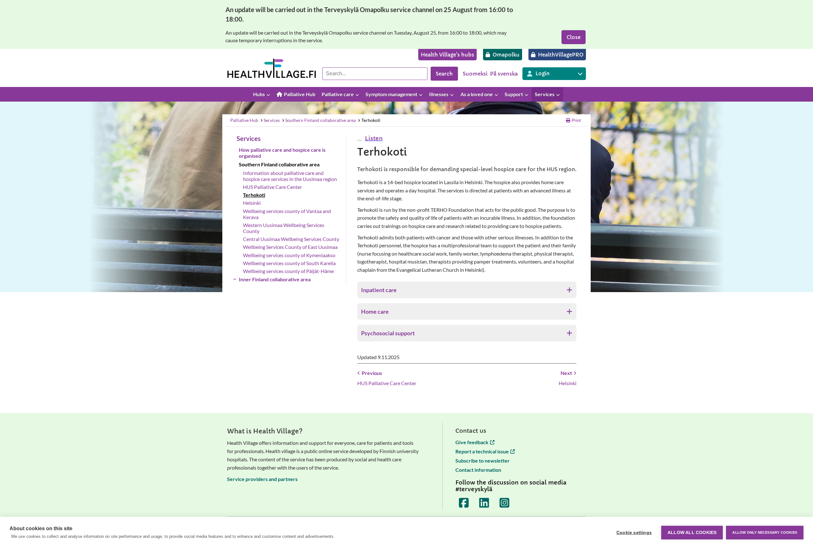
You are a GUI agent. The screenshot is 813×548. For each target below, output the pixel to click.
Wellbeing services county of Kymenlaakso (289, 255)
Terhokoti (370, 120)
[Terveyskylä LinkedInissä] (484, 503)
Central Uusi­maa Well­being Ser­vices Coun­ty (291, 239)
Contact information (478, 470)
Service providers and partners (262, 479)
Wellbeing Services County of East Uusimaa (290, 247)
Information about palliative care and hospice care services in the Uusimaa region (290, 176)
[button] (373, 138)
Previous (372, 373)
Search (444, 73)
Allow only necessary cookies (764, 532)
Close (574, 37)
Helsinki (252, 203)
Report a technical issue (482, 451)
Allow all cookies (692, 532)
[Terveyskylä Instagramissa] (505, 503)
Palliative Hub (244, 120)
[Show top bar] (805, 94)
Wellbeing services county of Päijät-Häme (288, 271)
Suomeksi (475, 73)
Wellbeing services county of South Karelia (289, 263)
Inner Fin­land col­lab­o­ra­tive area (275, 279)
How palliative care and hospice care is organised (282, 153)
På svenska (504, 73)
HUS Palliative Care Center (272, 187)
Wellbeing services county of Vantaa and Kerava (287, 214)
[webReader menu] (359, 140)
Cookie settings (634, 532)
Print (576, 120)
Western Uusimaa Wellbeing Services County (283, 228)
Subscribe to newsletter (482, 461)
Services (272, 120)
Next (566, 373)
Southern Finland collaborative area (320, 120)
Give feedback (471, 442)
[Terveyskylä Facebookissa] (464, 503)
